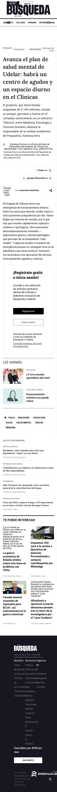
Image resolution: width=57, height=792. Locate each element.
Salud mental (23, 422)
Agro (27, 687)
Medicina (10, 427)
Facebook (41, 673)
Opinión (32, 22)
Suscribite (28, 760)
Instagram (41, 678)
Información (18, 49)
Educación (23, 417)
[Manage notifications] (50, 779)
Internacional (47, 22)
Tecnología (31, 704)
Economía (30, 673)
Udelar (39, 422)
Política (29, 665)
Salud (9, 422)
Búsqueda (7, 48)
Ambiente (8, 22)
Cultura (20, 22)
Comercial (19, 673)
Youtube (40, 682)
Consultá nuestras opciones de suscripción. (27, 345)
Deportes (29, 700)
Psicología (39, 417)
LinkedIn (40, 687)
